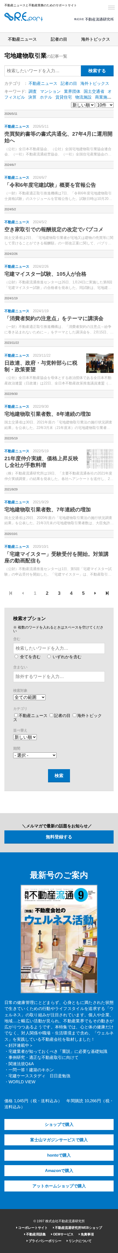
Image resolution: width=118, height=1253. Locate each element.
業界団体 (72, 91)
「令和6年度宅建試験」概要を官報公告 (50, 185)
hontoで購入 (59, 1155)
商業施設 (103, 97)
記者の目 (59, 39)
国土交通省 (94, 91)
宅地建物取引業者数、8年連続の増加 (47, 414)
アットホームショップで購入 (59, 1186)
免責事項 (87, 1234)
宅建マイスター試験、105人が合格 (45, 274)
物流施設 (83, 97)
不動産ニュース (22, 39)
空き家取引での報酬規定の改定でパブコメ (53, 229)
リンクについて (80, 1241)
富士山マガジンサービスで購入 (59, 1140)
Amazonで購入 (59, 1170)
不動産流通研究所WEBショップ (78, 1228)
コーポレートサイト (32, 1228)
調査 (33, 91)
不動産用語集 (35, 1234)
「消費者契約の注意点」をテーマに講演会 (53, 318)
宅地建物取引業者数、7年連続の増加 (47, 509)
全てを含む (30, 657)
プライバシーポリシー (44, 1241)
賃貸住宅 (63, 97)
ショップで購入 (59, 1124)
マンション (50, 91)
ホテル (46, 97)
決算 (32, 97)
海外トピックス (95, 39)
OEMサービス (63, 1234)
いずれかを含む (67, 657)
